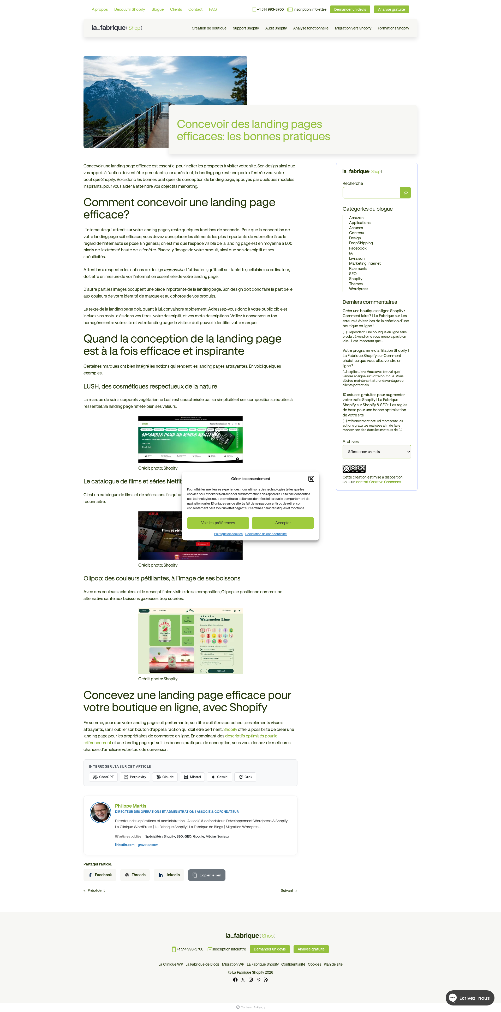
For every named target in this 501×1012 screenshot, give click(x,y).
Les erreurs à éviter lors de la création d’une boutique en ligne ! (376, 321)
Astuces (356, 228)
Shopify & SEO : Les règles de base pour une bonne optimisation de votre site (375, 410)
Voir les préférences (218, 522)
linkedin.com (125, 844)
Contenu (356, 233)
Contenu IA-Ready (253, 1007)
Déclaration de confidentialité (266, 534)
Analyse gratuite (391, 9)
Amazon (356, 217)
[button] (311, 478)
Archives (351, 441)
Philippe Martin (130, 805)
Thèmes (356, 284)
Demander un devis (350, 9)
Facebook (358, 248)
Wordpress (358, 289)
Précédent (96, 890)
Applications (360, 223)
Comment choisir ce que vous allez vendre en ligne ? (372, 360)
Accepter (283, 522)
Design (355, 238)
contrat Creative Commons (378, 482)
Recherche (353, 183)
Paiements (358, 268)
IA (351, 253)
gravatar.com (148, 844)
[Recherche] (406, 192)
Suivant (287, 890)
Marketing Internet (365, 263)
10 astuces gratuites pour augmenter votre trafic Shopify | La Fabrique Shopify (374, 399)
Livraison (357, 258)
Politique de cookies (228, 534)
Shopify (355, 278)
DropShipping (361, 243)
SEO (353, 273)
